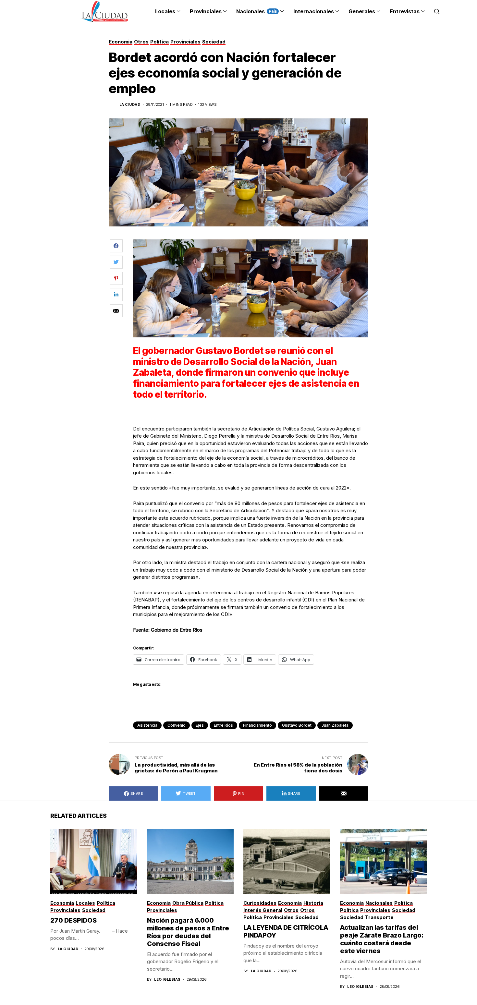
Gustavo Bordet (297, 725)
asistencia (147, 725)
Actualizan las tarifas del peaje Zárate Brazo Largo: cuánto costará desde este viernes (381, 939)
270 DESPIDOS (73, 920)
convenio (176, 725)
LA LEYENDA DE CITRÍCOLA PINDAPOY (285, 931)
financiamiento (257, 725)
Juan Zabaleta (335, 725)
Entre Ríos (223, 725)
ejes (200, 725)
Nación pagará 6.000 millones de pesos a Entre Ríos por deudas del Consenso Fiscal (188, 932)
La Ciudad (129, 105)
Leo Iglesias (167, 979)
